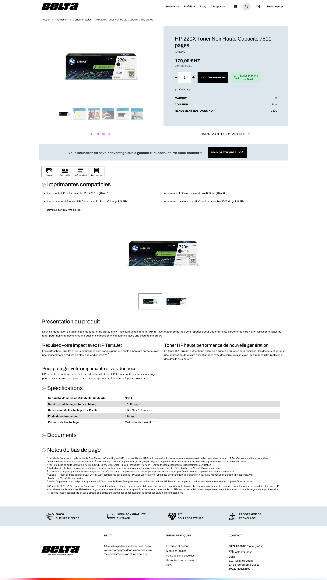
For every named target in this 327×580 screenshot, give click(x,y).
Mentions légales (176, 550)
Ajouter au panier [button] (213, 77)
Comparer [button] (185, 89)
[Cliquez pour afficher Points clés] (65, 172)
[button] (247, 6)
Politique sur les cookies (180, 555)
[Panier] (235, 6)
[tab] (101, 134)
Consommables (82, 19)
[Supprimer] (176, 78)
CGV (169, 565)
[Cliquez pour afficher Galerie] (49, 172)
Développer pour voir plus (64, 209)
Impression (61, 19)
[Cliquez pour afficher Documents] (96, 172)
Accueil (45, 19)
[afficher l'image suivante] (281, 254)
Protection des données (180, 560)
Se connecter (274, 6)
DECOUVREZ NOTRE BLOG (226, 152)
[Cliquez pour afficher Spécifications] (81, 172)
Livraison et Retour (177, 546)
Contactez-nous (242, 552)
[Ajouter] (193, 78)
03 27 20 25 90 (237, 546)
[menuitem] (172, 6)
